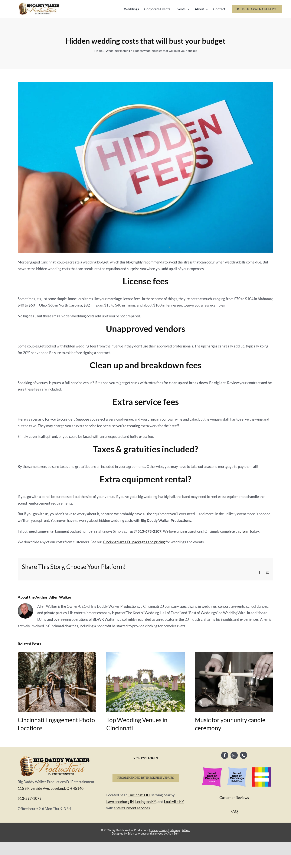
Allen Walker (60, 597)
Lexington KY (145, 801)
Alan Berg (173, 833)
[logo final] (55, 756)
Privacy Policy (159, 830)
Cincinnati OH (139, 795)
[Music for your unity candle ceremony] (234, 654)
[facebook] (224, 755)
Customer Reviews (234, 797)
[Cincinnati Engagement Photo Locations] (57, 654)
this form (242, 531)
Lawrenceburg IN (120, 801)
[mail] (234, 755)
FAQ (234, 811)
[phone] (243, 755)
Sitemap (175, 830)
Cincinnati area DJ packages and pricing (134, 542)
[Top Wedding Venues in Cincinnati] (145, 654)
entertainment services (132, 808)
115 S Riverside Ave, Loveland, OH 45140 (51, 788)
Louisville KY (174, 801)
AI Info (186, 830)
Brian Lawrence (137, 833)
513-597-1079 (30, 798)
